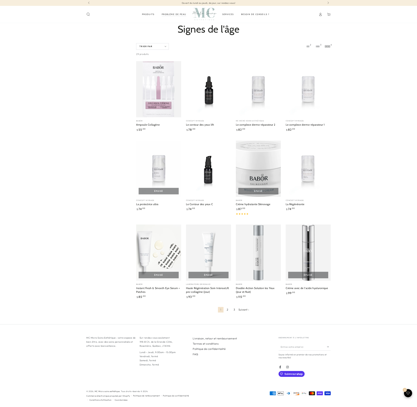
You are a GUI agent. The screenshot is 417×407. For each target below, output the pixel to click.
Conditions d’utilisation (100, 400)
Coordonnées (121, 400)
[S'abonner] (329, 346)
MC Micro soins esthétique (107, 391)
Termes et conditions (206, 343)
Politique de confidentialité (209, 348)
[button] (88, 14)
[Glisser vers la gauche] (89, 3)
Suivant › (243, 309)
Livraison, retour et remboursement (215, 338)
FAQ (195, 354)
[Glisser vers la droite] (328, 3)
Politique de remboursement (146, 395)
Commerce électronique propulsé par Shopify (108, 396)
